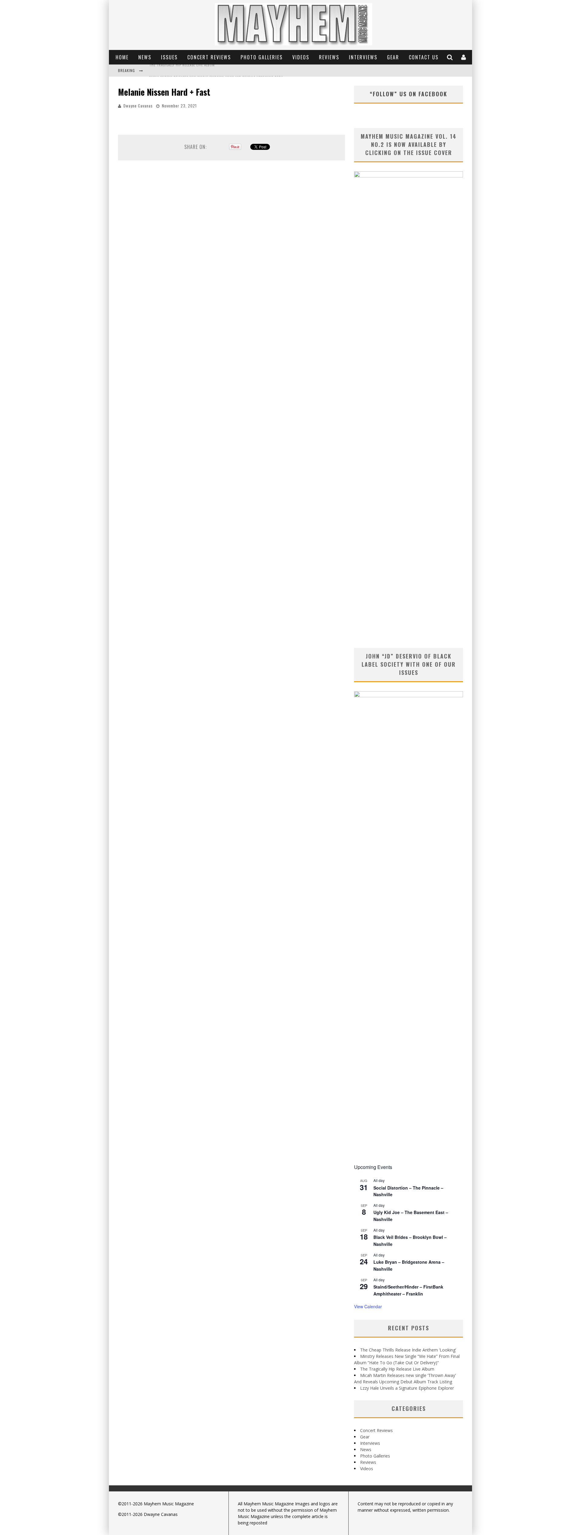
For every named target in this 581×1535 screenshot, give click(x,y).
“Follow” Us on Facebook (408, 94)
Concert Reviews (209, 57)
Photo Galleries (262, 57)
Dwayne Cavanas (138, 106)
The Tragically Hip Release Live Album (397, 1369)
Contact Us (423, 57)
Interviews (363, 57)
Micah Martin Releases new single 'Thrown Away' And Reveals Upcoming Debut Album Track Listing (235, 71)
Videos (300, 57)
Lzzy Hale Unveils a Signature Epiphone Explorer (407, 1388)
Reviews (329, 57)
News (144, 57)
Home (122, 57)
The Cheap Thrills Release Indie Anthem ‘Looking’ (408, 1350)
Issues (169, 57)
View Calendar (368, 1306)
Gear (393, 57)
